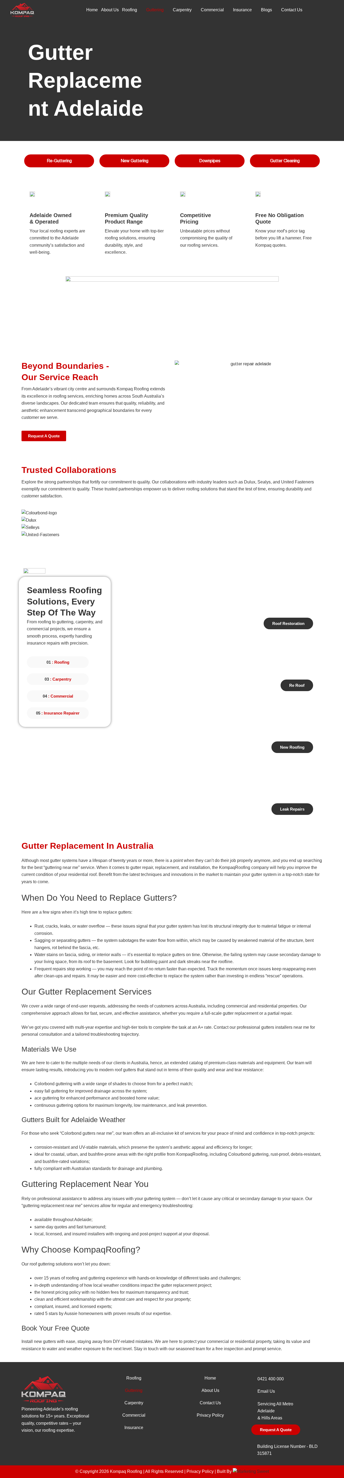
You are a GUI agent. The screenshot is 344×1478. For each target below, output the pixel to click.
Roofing (129, 10)
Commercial (212, 10)
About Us (110, 10)
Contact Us (291, 10)
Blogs (266, 10)
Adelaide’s (53, 1409)
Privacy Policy (210, 1415)
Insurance (242, 10)
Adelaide (266, 1411)
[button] (172, 541)
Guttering (155, 10)
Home (92, 10)
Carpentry (182, 10)
